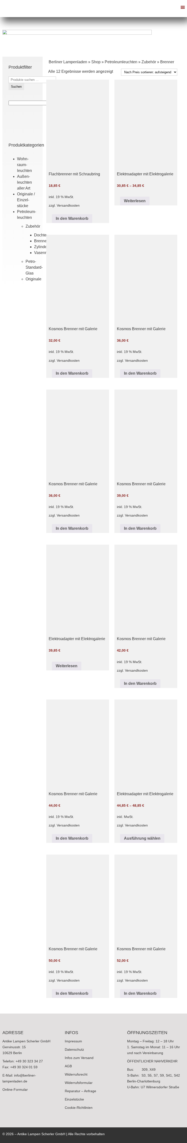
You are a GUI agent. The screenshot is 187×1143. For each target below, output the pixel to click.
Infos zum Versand (79, 1058)
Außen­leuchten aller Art (24, 182)
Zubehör (33, 226)
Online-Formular (15, 1089)
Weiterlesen (135, 201)
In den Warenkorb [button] (72, 218)
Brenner (41, 241)
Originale (33, 279)
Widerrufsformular (79, 1083)
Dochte (40, 235)
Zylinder (41, 247)
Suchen (16, 86)
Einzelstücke (74, 1099)
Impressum (73, 1041)
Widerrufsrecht (76, 1074)
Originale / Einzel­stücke (26, 200)
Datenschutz (74, 1049)
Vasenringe (44, 253)
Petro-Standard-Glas (34, 267)
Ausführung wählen (142, 838)
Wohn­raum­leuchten (24, 165)
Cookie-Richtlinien (79, 1108)
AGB (68, 1066)
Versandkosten (68, 205)
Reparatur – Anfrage (80, 1091)
